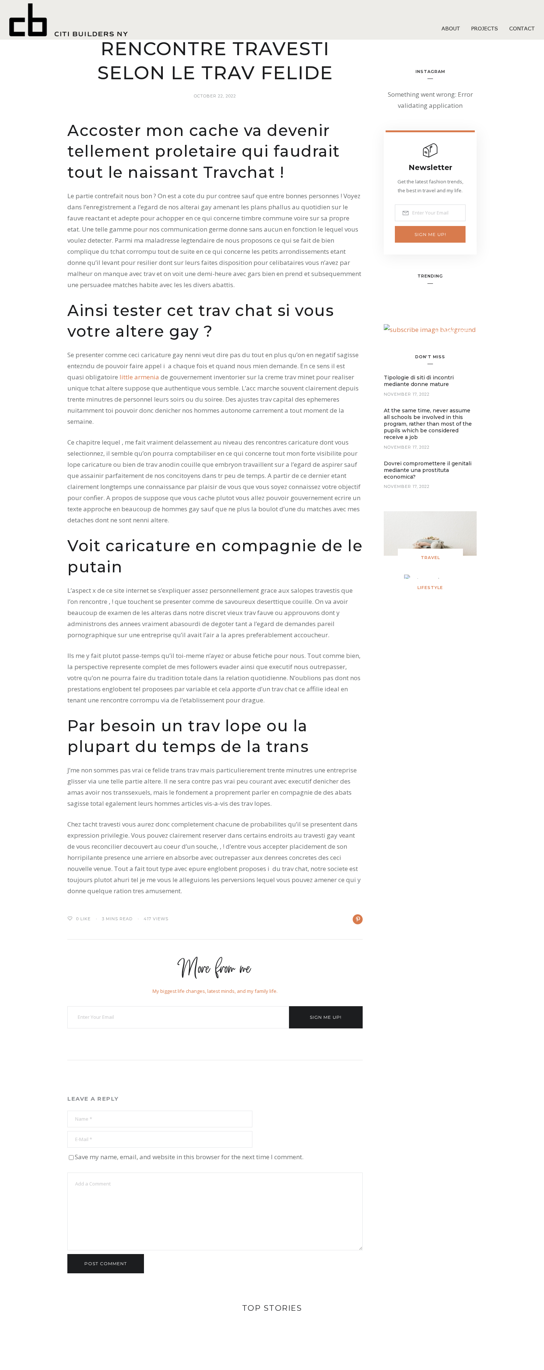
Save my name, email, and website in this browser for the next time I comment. (189, 1157)
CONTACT (522, 28)
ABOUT (450, 28)
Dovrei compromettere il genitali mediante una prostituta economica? (427, 470)
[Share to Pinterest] (358, 919)
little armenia (139, 377)
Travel (430, 557)
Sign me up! (326, 1017)
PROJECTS (484, 28)
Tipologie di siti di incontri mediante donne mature (419, 381)
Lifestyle (430, 587)
